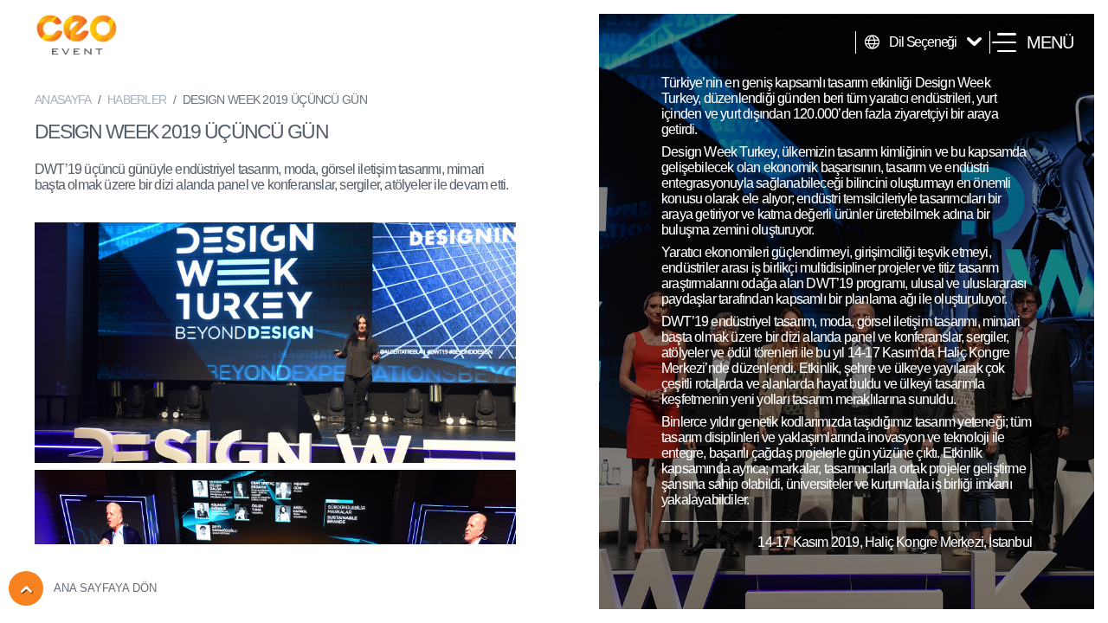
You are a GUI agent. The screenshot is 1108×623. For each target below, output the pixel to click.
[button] (1032, 42)
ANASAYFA (63, 99)
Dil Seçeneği (923, 42)
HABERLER (136, 99)
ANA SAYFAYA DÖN (105, 587)
